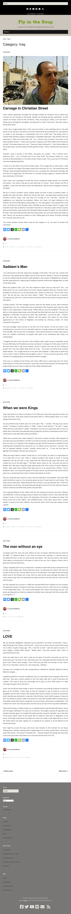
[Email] (39, 9)
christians (12, 247)
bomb (7, 247)
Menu (7, 32)
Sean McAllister (14, 239)
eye (6, 616)
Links (4, 834)
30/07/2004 (6, 402)
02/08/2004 (6, 52)
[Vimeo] (36, 9)
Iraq (4, 39)
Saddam (22, 247)
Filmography (7, 829)
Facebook (6, 866)
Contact (5, 821)
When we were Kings (20, 407)
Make (25, 900)
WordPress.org (7, 890)
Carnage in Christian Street (25, 108)
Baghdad (7, 388)
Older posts (63, 771)
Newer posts (8, 771)
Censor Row (6, 850)
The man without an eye (22, 546)
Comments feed (8, 886)
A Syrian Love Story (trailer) (11, 862)
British (13, 527)
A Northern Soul (8, 858)
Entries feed (7, 882)
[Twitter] (30, 9)
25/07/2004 (6, 630)
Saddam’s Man (15, 266)
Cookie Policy (7, 809)
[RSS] (42, 9)
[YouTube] (33, 9)
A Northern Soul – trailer (10, 854)
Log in (5, 878)
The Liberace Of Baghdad (34, 247)
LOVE (7, 636)
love (13, 757)
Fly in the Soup (35, 22)
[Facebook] (28, 9)
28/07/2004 (6, 541)
